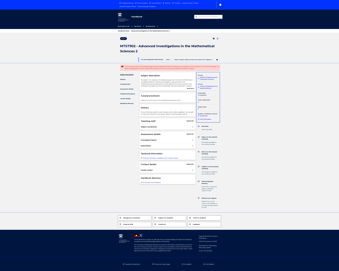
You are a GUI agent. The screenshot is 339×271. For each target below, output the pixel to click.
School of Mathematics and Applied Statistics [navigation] (208, 87)
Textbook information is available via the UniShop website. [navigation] (160, 158)
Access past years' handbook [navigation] (152, 182)
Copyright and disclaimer (132, 264)
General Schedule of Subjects (147, 6)
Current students (142, 3)
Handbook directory (127, 3)
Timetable (177, 3)
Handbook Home (123, 31)
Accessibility (187, 264)
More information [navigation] (205, 119)
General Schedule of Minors (127, 6)
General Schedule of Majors (190, 3)
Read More (190, 88)
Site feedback (210, 264)
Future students (156, 3)
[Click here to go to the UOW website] (123, 17)
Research (168, 3)
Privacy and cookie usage (162, 264)
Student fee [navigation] (204, 116)
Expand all (190, 121)
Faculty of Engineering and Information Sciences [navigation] (208, 78)
